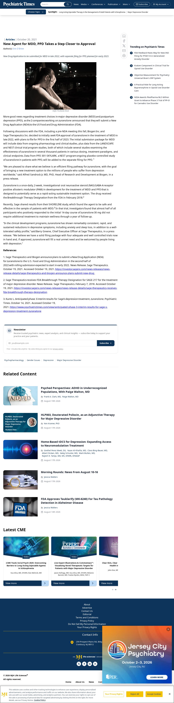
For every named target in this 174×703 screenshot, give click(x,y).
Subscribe (104, 343)
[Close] (170, 694)
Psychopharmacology (14, 360)
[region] (87, 694)
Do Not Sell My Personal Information (87, 624)
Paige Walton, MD (70, 396)
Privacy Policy (87, 620)
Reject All (134, 694)
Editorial (87, 614)
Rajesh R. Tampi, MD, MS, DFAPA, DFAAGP (61, 456)
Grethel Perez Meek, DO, (55, 450)
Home (68, 682)
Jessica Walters (51, 477)
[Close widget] (168, 629)
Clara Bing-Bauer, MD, (98, 450)
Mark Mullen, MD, (87, 453)
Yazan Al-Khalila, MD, (76, 450)
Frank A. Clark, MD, (52, 396)
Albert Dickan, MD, (50, 453)
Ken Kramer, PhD (51, 423)
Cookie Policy (40, 700)
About (87, 604)
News (76, 4)
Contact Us (87, 611)
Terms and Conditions (87, 617)
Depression (48, 360)
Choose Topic (34, 12)
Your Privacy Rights (87, 627)
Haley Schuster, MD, (69, 453)
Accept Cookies (154, 694)
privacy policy (58, 349)
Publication (113, 4)
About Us (80, 682)
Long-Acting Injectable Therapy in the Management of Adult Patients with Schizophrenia (92, 12)
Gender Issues (33, 360)
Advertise (87, 607)
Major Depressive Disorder (138, 12)
